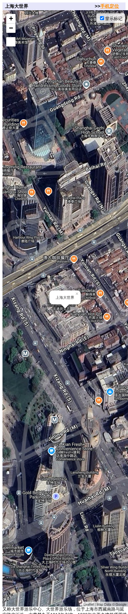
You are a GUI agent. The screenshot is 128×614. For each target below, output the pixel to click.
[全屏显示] (11, 41)
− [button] (11, 28)
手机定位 (109, 6)
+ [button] (11, 18)
